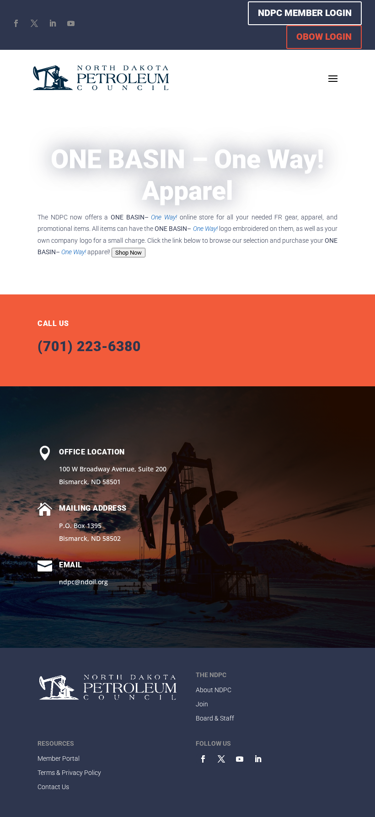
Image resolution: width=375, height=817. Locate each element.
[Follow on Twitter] (221, 759)
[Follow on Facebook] (16, 23)
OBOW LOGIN (324, 36)
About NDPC (213, 690)
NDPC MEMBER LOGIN (305, 12)
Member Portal (59, 758)
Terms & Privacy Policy (69, 772)
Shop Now (128, 252)
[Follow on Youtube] (71, 23)
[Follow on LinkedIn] (52, 23)
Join (202, 704)
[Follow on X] (34, 23)
